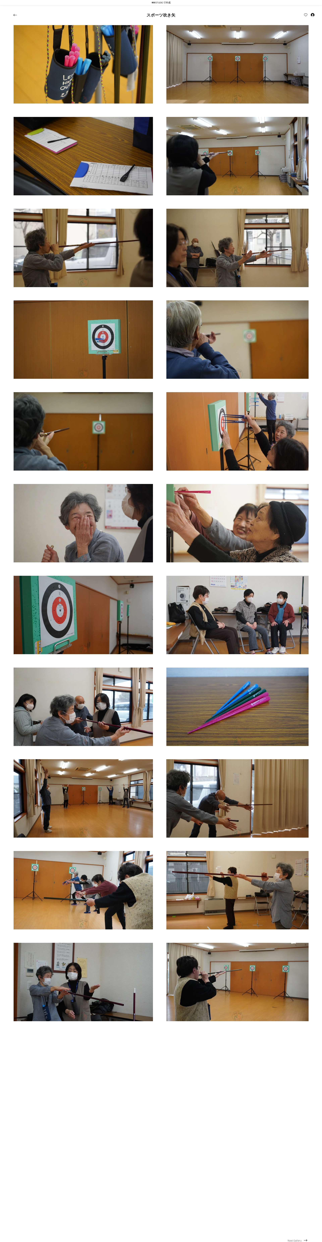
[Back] (17, 15)
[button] (161, 15)
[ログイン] (309, 15)
